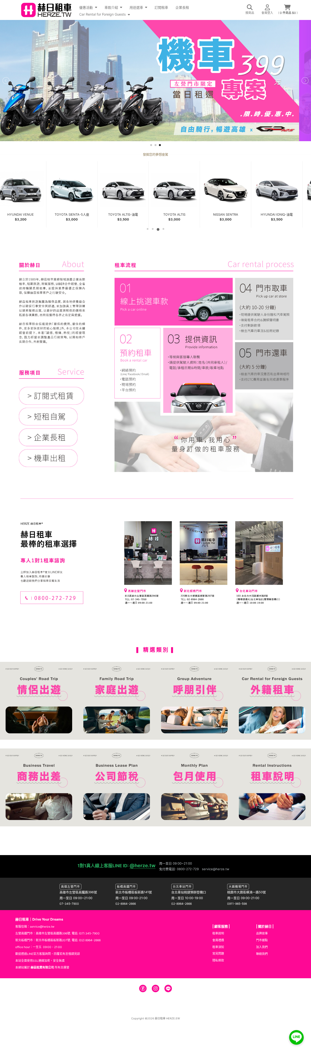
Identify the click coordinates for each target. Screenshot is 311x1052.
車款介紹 (111, 7)
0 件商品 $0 (288, 13)
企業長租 (182, 7)
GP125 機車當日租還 (281, 214)
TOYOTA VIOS (230, 214)
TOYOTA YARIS (178, 214)
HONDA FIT (25, 214)
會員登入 (267, 13)
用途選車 (137, 7)
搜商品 (249, 13)
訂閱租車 (161, 7)
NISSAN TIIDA (76, 214)
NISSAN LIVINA (127, 214)
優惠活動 (86, 7)
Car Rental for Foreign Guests (103, 14)
